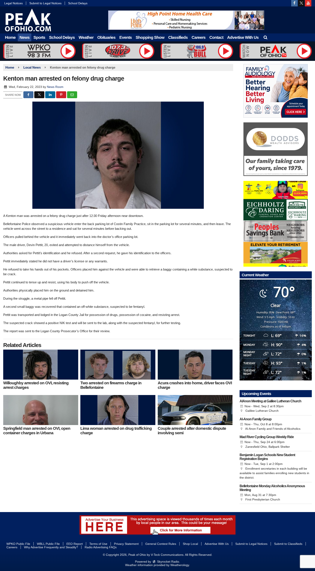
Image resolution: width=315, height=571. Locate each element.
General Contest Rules (160, 543)
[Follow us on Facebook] (294, 3)
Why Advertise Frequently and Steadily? (51, 547)
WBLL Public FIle (48, 543)
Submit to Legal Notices (45, 3)
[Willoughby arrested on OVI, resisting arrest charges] (40, 365)
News (25, 37)
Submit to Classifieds (288, 543)
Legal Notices (13, 3)
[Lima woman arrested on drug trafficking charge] (117, 410)
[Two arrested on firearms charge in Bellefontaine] (117, 365)
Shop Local (190, 543)
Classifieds (178, 37)
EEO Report (74, 543)
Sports (39, 37)
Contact (216, 37)
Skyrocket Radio (167, 561)
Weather (86, 37)
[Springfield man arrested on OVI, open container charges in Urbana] (40, 410)
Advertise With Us (243, 37)
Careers (199, 37)
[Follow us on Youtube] (308, 3)
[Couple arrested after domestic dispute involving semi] (195, 410)
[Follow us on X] (301, 3)
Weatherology (179, 565)
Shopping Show (150, 37)
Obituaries (106, 37)
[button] (265, 37)
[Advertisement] (186, 20)
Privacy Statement (126, 543)
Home (10, 37)
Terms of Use (98, 543)
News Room (55, 87)
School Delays (77, 3)
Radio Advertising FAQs (101, 547)
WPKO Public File (18, 543)
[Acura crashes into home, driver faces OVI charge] (195, 365)
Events (125, 37)
